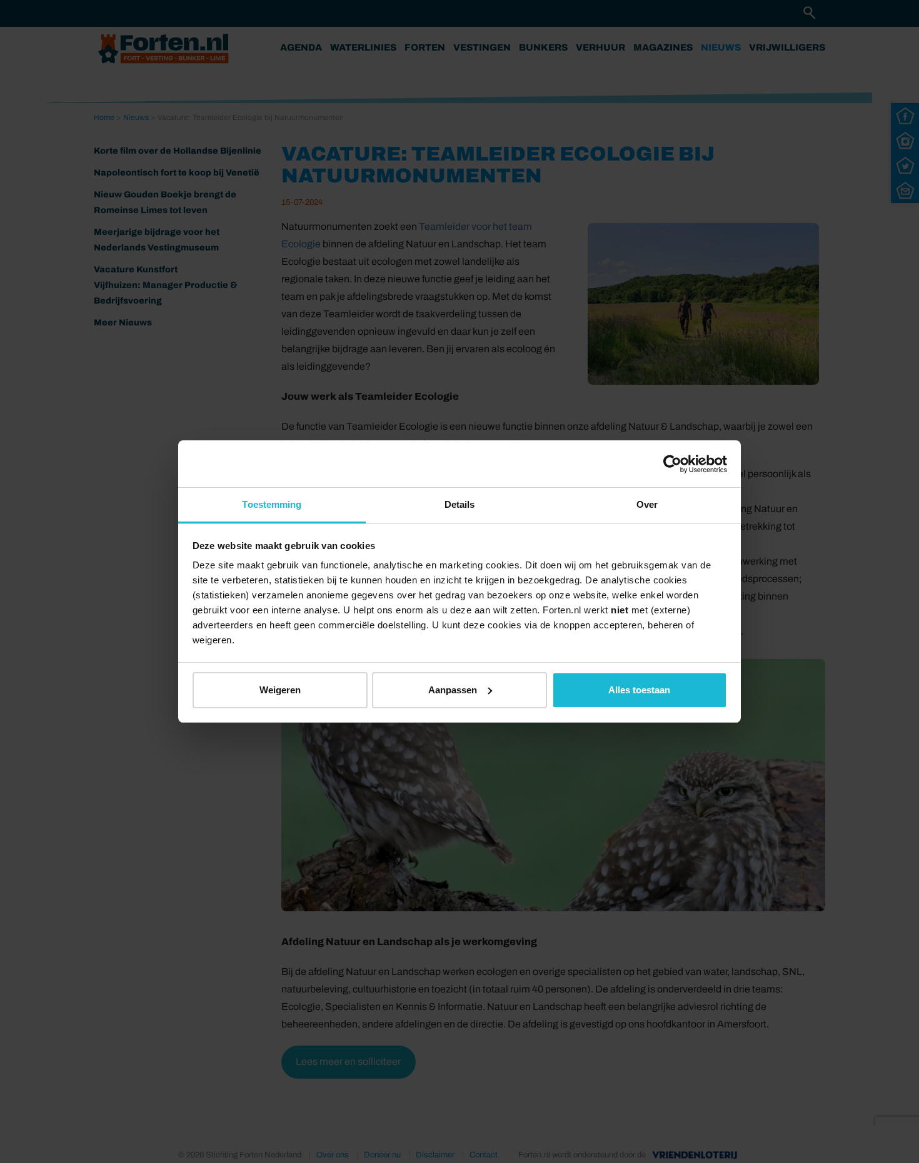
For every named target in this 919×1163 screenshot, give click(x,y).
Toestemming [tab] (271, 504)
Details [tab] (459, 504)
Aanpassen (452, 690)
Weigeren (280, 690)
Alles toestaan (639, 690)
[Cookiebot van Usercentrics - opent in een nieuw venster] (672, 464)
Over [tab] (647, 504)
